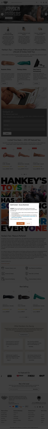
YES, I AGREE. (20, 223)
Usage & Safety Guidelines (16, 217)
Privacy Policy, (32, 216)
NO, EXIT (28, 223)
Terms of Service (26, 216)
